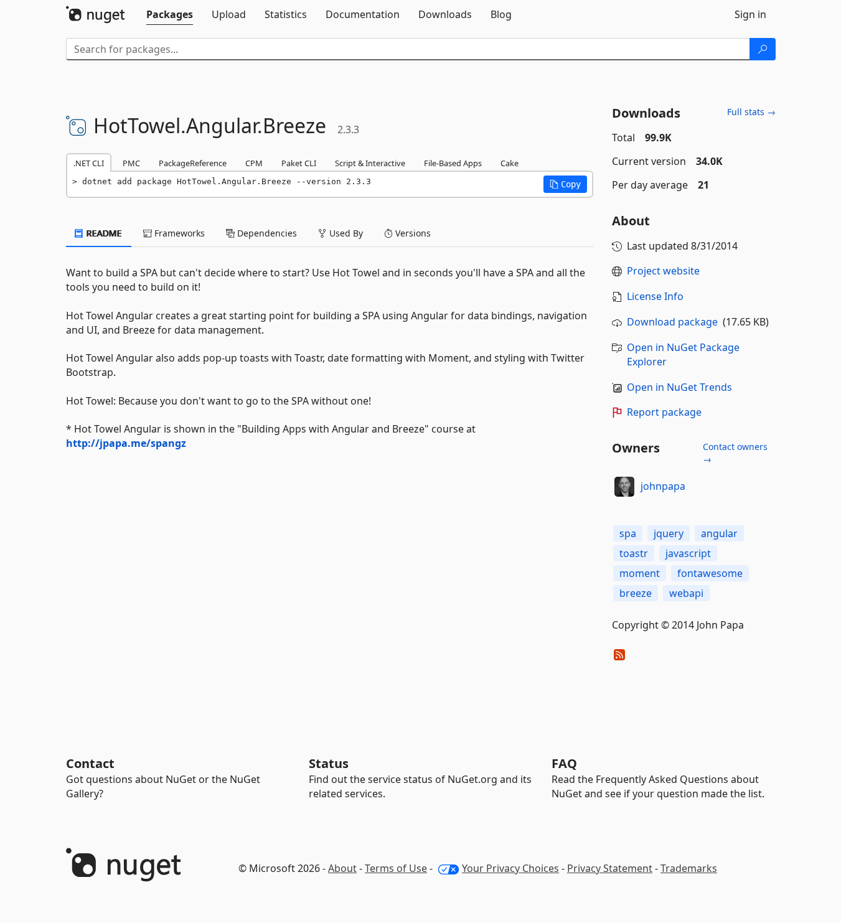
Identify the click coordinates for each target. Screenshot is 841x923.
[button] (565, 184)
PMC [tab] (131, 163)
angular (719, 533)
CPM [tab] (254, 163)
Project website (663, 271)
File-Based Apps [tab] (453, 163)
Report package (664, 412)
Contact (90, 763)
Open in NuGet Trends (679, 387)
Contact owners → (735, 453)
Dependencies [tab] (266, 233)
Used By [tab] (345, 233)
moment (639, 573)
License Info (655, 296)
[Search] (762, 49)
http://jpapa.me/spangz (126, 443)
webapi (686, 593)
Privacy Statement (609, 868)
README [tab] (103, 233)
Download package (672, 322)
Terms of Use (396, 868)
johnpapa (663, 486)
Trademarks (688, 868)
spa (627, 533)
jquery (669, 533)
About (342, 868)
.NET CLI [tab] (88, 163)
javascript (688, 553)
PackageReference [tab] (193, 163)
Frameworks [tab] (178, 233)
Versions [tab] (412, 233)
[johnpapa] (624, 487)
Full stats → (751, 112)
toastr (633, 553)
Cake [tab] (509, 163)
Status (329, 763)
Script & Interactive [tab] (370, 163)
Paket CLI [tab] (298, 163)
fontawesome (710, 573)
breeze (635, 593)
